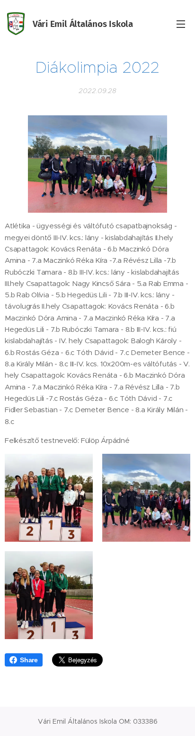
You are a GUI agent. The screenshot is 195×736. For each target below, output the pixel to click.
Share (29, 660)
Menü (180, 23)
